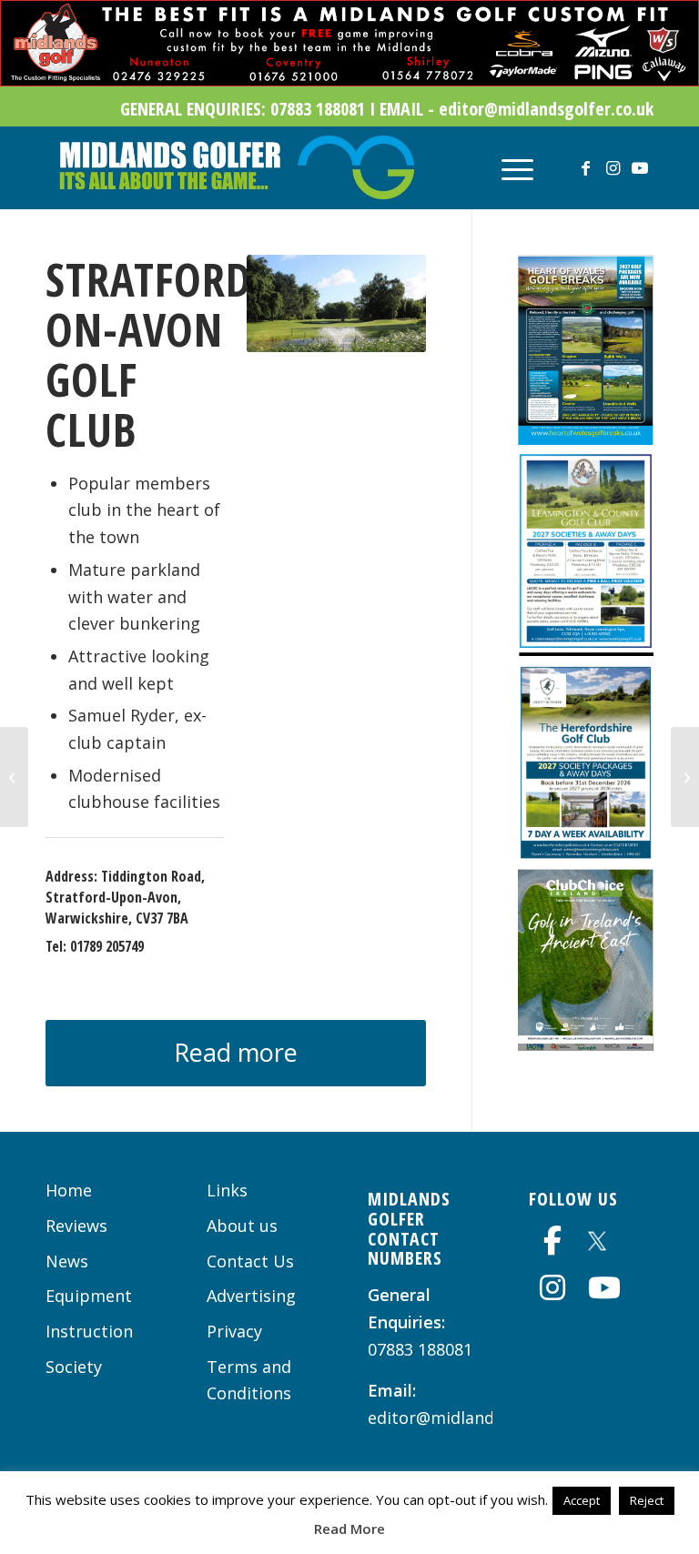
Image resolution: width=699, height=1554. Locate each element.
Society (74, 1366)
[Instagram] (552, 1287)
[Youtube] (604, 1287)
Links (227, 1190)
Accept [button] (581, 1500)
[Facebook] (552, 1240)
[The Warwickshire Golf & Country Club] (14, 777)
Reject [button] (647, 1500)
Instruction (89, 1331)
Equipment (89, 1296)
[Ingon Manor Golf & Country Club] (685, 777)
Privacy (234, 1331)
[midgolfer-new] (234, 167)
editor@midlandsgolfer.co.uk (481, 1417)
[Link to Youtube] (639, 167)
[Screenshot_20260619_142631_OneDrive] (585, 854)
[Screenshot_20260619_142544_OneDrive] (585, 438)
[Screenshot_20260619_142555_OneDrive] (585, 650)
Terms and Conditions (249, 1380)
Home (69, 1190)
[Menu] (508, 167)
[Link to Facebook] (585, 167)
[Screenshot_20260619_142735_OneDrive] (585, 1044)
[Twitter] (597, 1238)
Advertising (251, 1296)
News (67, 1261)
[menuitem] (508, 167)
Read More (349, 1528)
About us (242, 1225)
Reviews (76, 1225)
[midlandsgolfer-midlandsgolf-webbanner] (349, 80)
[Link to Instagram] (612, 167)
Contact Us (250, 1261)
